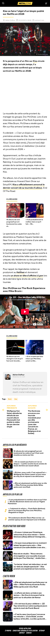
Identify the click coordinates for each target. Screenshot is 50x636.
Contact (22, 632)
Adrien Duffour (10, 20)
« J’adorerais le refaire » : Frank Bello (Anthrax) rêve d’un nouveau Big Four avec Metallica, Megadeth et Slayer (26, 510)
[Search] (12, 3)
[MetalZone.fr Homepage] (25, 3)
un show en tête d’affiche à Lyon (27, 275)
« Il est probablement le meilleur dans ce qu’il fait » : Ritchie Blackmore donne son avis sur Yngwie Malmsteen (27, 502)
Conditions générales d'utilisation (25, 630)
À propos (8, 630)
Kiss (35, 61)
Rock (10, 399)
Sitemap (42, 630)
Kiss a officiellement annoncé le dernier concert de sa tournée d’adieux (24, 186)
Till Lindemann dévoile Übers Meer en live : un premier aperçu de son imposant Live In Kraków (27, 519)
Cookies (29, 632)
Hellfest (21, 272)
